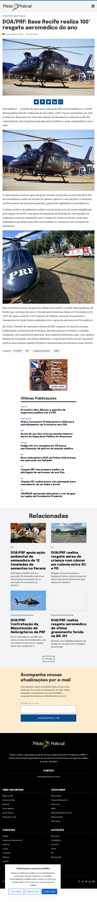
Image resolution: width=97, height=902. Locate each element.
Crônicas (6, 844)
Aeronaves (55, 836)
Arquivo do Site (9, 800)
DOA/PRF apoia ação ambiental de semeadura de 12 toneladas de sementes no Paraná (28, 560)
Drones (24, 406)
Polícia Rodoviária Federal (14, 16)
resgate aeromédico (41, 351)
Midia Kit (6, 804)
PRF (27, 351)
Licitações (7, 853)
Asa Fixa (6, 857)
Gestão (6, 861)
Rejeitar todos (33, 891)
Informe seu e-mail (29, 703)
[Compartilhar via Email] (60, 101)
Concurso (55, 844)
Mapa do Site (8, 796)
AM (22, 430)
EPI (52, 853)
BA (22, 454)
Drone (53, 849)
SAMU (56, 351)
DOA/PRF (17, 351)
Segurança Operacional (12, 840)
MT (22, 466)
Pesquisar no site (9, 817)
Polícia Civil (55, 804)
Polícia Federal (57, 817)
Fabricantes (26, 418)
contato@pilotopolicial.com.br (48, 776)
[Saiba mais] (48, 375)
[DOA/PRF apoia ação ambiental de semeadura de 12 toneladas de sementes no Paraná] (28, 533)
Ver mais (48, 658)
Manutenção (56, 857)
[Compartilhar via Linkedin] (54, 101)
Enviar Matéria (8, 808)
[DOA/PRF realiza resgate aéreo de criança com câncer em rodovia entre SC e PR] (68, 533)
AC (22, 478)
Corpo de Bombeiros (59, 800)
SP (22, 490)
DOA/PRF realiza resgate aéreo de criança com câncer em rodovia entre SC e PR (68, 560)
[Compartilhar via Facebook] (42, 101)
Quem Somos (8, 813)
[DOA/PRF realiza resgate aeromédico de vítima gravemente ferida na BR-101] (68, 601)
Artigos (24, 442)
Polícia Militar (56, 796)
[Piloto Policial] (17, 6)
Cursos (5, 849)
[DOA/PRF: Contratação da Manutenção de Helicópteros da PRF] (28, 601)
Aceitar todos (49, 891)
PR (12, 547)
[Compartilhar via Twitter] (36, 101)
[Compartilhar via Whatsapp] (48, 101)
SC (52, 547)
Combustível (56, 840)
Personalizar (16, 891)
